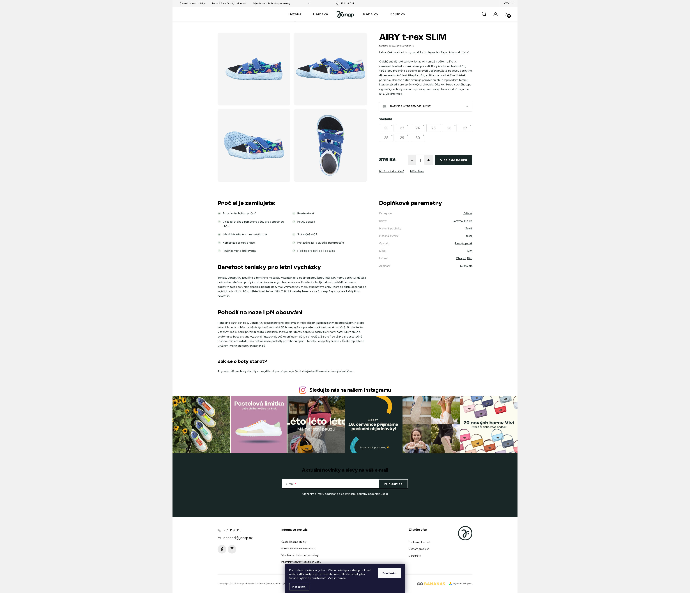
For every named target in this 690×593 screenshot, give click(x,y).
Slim (469, 250)
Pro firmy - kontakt (419, 542)
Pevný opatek (463, 243)
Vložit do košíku (453, 160)
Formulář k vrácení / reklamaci (229, 3)
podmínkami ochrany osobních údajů (364, 494)
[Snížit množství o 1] (412, 160)
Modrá (468, 221)
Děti (469, 258)
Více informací (337, 578)
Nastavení (299, 586)
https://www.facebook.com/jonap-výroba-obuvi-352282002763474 (222, 549)
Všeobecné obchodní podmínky (271, 3)
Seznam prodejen (419, 548)
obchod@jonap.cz (238, 538)
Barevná (457, 221)
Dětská (467, 213)
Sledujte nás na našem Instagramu (350, 390)
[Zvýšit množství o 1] (428, 160)
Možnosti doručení (391, 171)
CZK (506, 3)
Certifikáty (415, 555)
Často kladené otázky (192, 3)
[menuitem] (295, 14)
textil (469, 236)
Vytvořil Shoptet (462, 583)
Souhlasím (389, 573)
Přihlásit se (393, 484)
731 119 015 (232, 530)
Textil (468, 228)
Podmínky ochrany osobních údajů (301, 561)
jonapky (232, 549)
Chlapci (461, 258)
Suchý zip (466, 266)
